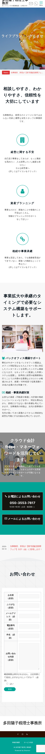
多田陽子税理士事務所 (22, 723)
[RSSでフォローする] (27, 734)
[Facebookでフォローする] (18, 734)
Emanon (27, 750)
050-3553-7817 (22, 503)
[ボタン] (31, 4)
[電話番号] (36, 4)
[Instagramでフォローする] (22, 734)
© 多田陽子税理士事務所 (22, 747)
